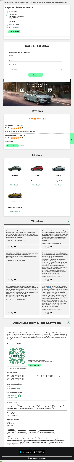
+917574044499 (14, 24)
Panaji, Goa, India (12, 397)
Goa (17, 387)
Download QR (34, 365)
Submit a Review (12, 146)
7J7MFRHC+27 (11, 395)
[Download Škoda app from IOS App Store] (38, 452)
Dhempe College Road (51, 405)
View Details (14, 185)
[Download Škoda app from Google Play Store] (25, 452)
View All (22, 145)
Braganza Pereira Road (26, 408)
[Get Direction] (19, 397)
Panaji (18, 388)
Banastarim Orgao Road (44, 408)
